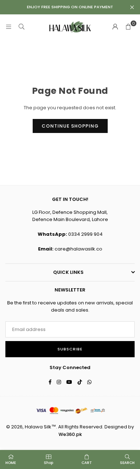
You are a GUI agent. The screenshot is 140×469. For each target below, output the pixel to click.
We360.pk (70, 434)
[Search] (21, 26)
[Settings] (115, 26)
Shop (48, 462)
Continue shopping (70, 126)
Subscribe (70, 349)
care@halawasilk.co (78, 248)
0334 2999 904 (85, 234)
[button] (128, 26)
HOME (10, 462)
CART (86, 462)
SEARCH (127, 462)
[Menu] (8, 26)
